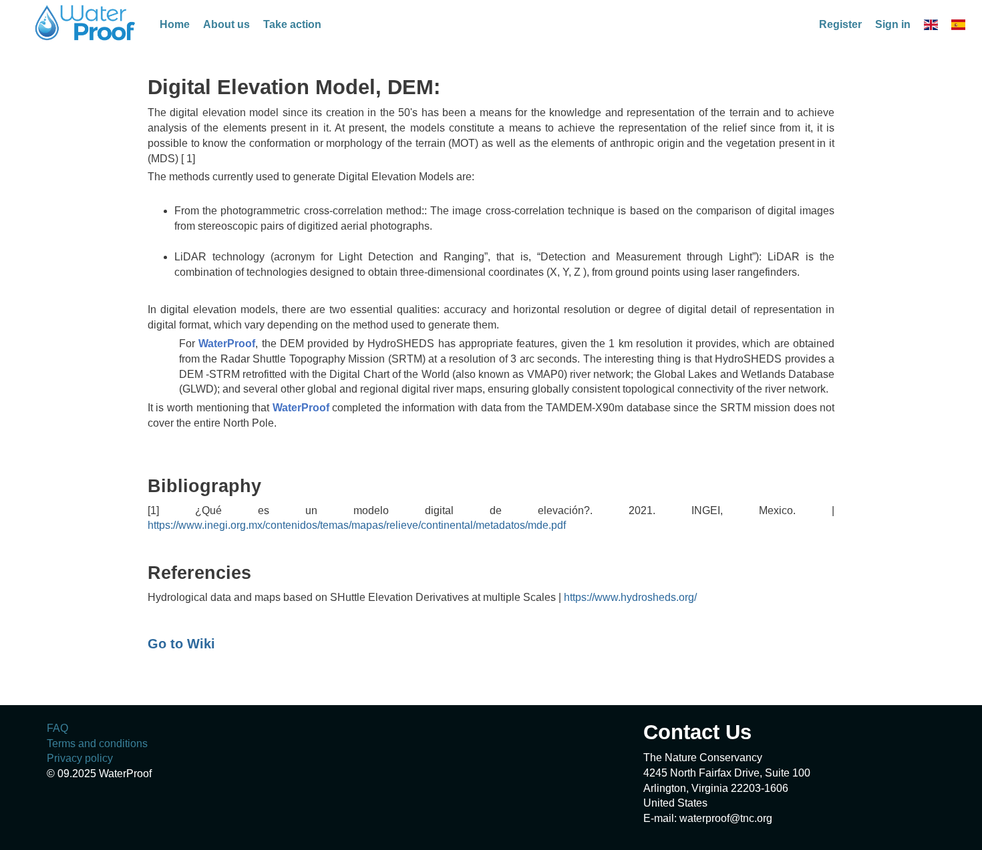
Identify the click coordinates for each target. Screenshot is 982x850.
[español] (958, 25)
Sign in (893, 24)
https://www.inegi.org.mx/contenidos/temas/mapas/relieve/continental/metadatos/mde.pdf (357, 525)
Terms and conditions (97, 743)
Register (840, 24)
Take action (292, 24)
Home (175, 24)
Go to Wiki (181, 643)
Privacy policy (80, 758)
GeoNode (86, 22)
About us (226, 24)
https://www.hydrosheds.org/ (630, 597)
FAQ (57, 728)
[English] (931, 25)
